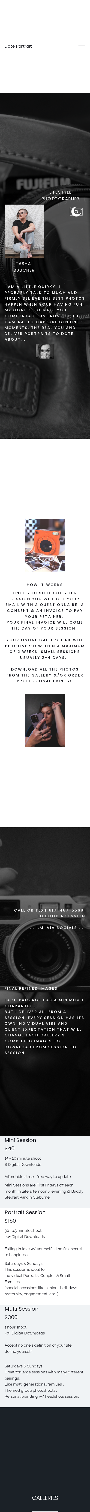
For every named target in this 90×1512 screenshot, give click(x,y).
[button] (81, 46)
